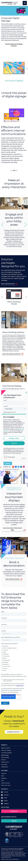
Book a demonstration (8, 284)
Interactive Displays (6, 750)
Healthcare (4, 778)
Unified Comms (5, 762)
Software (3, 759)
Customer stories (5, 783)
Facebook (6, 795)
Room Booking (5, 757)
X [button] (26, 392)
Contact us (14, 811)
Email (5, 400)
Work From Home (5, 785)
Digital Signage (5, 755)
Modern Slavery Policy (17, 856)
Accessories (4, 764)
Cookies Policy (18, 854)
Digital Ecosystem (5, 748)
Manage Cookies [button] (14, 438)
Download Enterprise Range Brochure (14, 45)
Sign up (14, 821)
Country (6, 406)
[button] (3, 224)
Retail (2, 776)
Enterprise (3, 773)
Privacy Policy (11, 854)
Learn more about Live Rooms (11, 354)
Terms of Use (4, 854)
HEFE (2, 780)
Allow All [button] (14, 443)
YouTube (5, 792)
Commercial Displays (14, 81)
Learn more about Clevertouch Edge (12, 529)
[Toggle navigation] (25, 3)
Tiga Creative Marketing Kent (12, 859)
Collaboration (4, 767)
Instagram (6, 803)
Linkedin (5, 800)
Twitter (5, 797)
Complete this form (13, 732)
